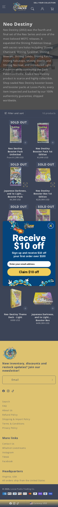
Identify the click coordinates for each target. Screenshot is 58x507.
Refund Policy (10, 414)
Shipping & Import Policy (16, 419)
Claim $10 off (29, 272)
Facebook (7, 461)
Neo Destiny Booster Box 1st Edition (43, 193)
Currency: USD (40, 503)
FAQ (4, 405)
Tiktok (5, 456)
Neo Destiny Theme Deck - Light (15, 316)
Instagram (8, 452)
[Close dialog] (50, 225)
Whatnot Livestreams (14, 448)
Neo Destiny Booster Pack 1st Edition (42, 151)
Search (6, 401)
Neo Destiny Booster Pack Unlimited (15, 151)
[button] (3, 6)
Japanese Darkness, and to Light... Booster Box (43, 317)
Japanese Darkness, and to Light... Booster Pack (15, 193)
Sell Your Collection (45, 3)
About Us (7, 410)
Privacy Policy (9, 427)
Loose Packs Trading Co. (23, 489)
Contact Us (8, 443)
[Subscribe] (52, 380)
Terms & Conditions (13, 423)
